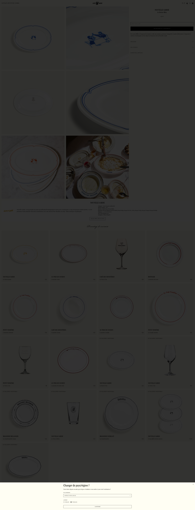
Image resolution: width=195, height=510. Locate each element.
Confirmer (97, 506)
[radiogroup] (97, 502)
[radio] (64, 502)
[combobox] (97, 495)
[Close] (193, 484)
